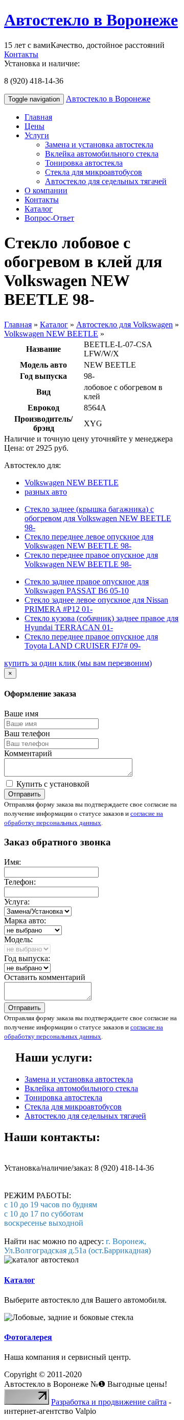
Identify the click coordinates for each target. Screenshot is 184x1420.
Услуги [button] (37, 135)
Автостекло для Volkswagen (124, 324)
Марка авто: (25, 920)
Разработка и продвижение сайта (109, 1402)
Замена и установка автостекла (99, 144)
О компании (46, 190)
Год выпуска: (27, 958)
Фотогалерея (28, 1337)
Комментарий (28, 753)
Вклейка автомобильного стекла (101, 153)
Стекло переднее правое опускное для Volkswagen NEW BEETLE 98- (91, 560)
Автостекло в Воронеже (91, 20)
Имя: (12, 862)
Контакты (21, 54)
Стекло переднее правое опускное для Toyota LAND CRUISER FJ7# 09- (91, 641)
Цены (34, 126)
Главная (38, 117)
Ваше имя (21, 713)
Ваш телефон (27, 733)
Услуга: (17, 901)
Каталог (39, 208)
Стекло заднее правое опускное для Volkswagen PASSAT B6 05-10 (87, 586)
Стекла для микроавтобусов (93, 172)
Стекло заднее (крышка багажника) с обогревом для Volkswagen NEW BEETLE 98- (98, 518)
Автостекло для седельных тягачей (106, 181)
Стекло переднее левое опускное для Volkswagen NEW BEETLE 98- (89, 541)
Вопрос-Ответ (49, 218)
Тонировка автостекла (84, 163)
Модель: (18, 939)
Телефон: (20, 881)
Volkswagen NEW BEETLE (51, 333)
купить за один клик (78, 663)
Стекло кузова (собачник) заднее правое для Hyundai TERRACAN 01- (101, 623)
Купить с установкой (51, 784)
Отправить (24, 794)
